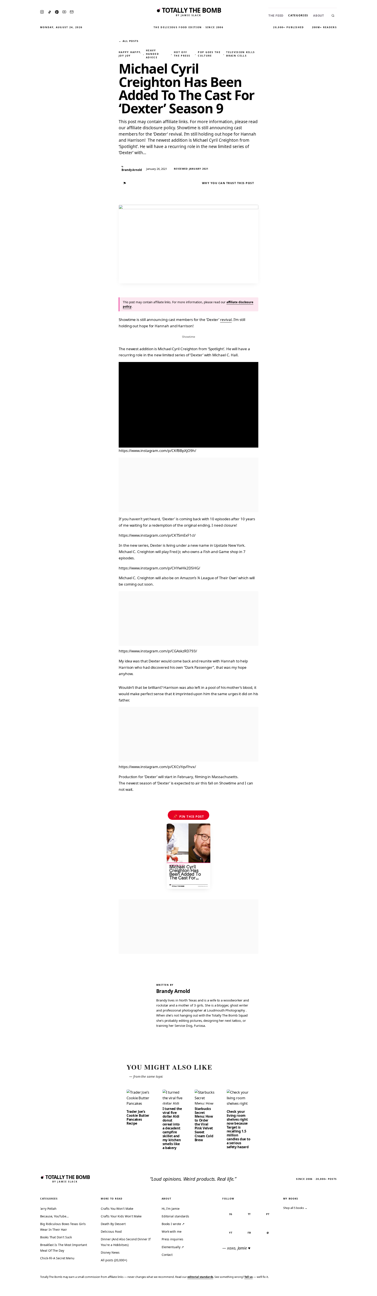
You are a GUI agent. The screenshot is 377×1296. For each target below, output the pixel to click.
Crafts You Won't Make (117, 1208)
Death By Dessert (113, 1224)
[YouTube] (64, 12)
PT (267, 1214)
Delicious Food (111, 1231)
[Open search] (333, 15)
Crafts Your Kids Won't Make (121, 1216)
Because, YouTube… (54, 1216)
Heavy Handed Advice (152, 54)
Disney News (110, 1252)
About (318, 15)
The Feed (275, 15)
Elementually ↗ (173, 1247)
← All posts (128, 41)
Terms (306, 1289)
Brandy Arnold (173, 991)
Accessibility (362, 1289)
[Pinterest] (56, 12)
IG (230, 1214)
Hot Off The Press (182, 54)
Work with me (172, 1231)
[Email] (72, 12)
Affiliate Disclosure (331, 1289)
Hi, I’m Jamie (171, 1208)
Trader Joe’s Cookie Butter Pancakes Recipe (138, 1117)
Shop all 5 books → (295, 1208)
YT (230, 1232)
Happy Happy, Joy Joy (130, 54)
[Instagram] (42, 12)
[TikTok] (49, 12)
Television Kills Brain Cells (240, 54)
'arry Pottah (48, 1208)
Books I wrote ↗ (173, 1224)
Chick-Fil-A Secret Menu (57, 1258)
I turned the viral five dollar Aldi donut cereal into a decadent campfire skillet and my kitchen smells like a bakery (172, 1128)
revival (225, 319)
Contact (167, 1255)
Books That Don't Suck (56, 1237)
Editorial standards (175, 1216)
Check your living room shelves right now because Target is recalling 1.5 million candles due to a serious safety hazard (238, 1129)
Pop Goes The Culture (209, 54)
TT (249, 1214)
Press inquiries (172, 1239)
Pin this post (188, 816)
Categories (298, 15)
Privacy (291, 1289)
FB (249, 1232)
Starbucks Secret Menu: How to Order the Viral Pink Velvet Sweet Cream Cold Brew (204, 1124)
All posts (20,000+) (114, 1260)
